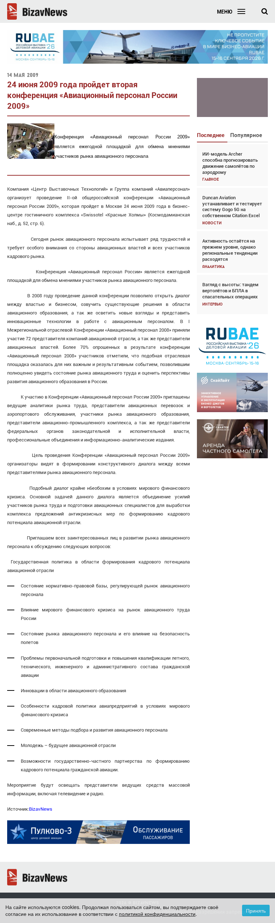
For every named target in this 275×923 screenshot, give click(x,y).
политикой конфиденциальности (157, 913)
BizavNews (40, 809)
